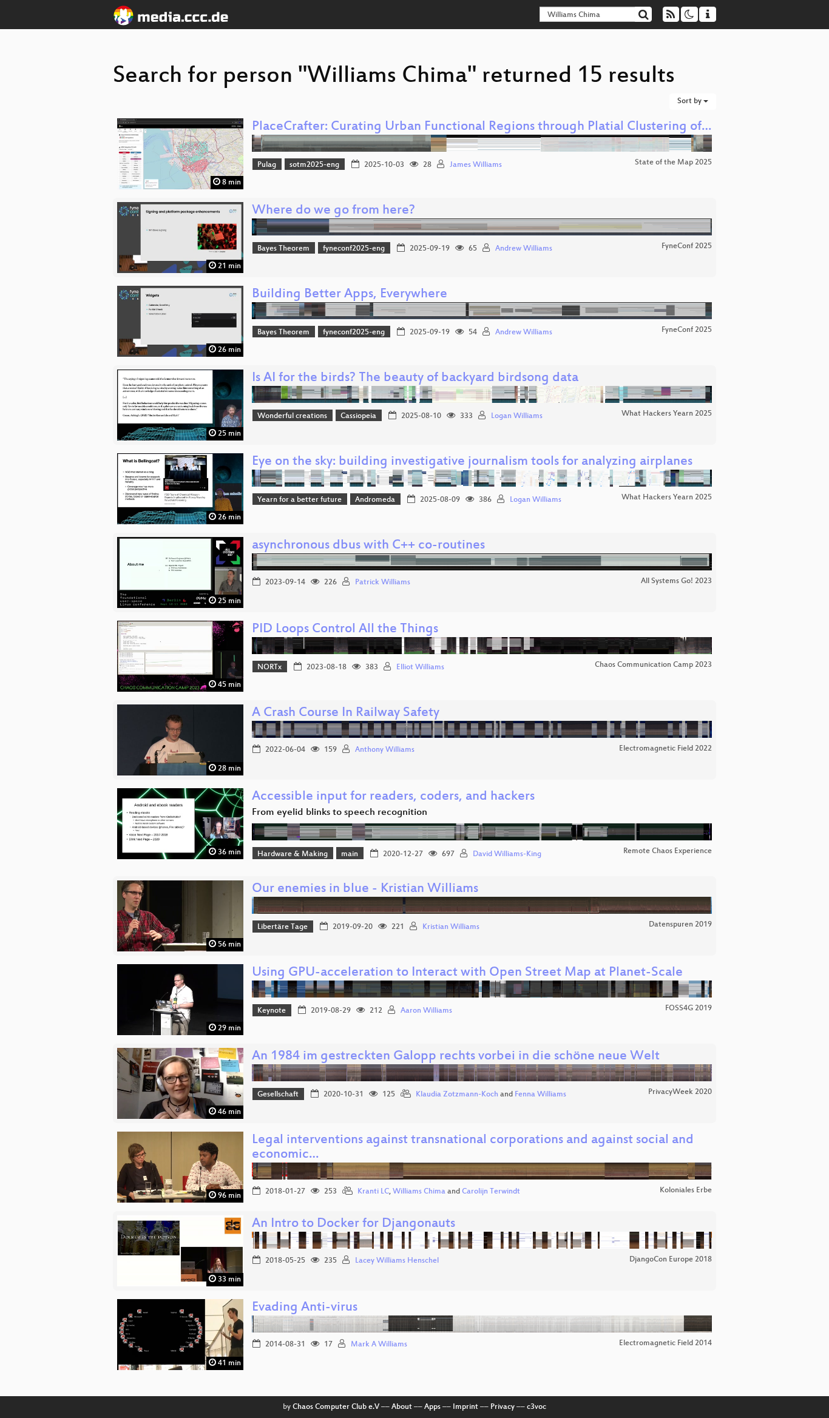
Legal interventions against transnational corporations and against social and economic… (473, 1148)
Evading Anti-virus (304, 1307)
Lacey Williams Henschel (397, 1261)
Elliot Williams (420, 667)
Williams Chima (419, 1191)
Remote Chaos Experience (667, 851)
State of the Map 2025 (673, 162)
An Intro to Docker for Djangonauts (353, 1224)
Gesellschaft (278, 1094)
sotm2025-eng (314, 165)
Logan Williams (517, 416)
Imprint (465, 1407)
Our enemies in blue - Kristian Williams (365, 889)
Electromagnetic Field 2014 (665, 1343)
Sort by (690, 101)
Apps (432, 1407)
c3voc (536, 1407)
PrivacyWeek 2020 (680, 1092)
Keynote (271, 1011)
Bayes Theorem (283, 249)
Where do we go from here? (333, 210)
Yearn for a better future (299, 500)
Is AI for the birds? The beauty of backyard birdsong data (415, 378)
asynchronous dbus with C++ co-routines (368, 545)
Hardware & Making (292, 854)
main (349, 854)
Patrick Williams (382, 582)
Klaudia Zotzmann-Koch (457, 1094)
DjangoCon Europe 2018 (670, 1259)
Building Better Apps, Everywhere (349, 294)
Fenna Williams (540, 1094)
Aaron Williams (426, 1011)
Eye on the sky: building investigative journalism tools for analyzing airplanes (472, 462)
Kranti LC (373, 1191)
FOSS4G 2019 (688, 1008)
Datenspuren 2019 (680, 924)
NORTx (269, 667)
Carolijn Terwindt (491, 1191)
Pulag (266, 165)
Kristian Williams (450, 927)
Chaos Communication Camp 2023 (653, 665)
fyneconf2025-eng (354, 249)
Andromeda (375, 500)
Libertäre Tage (282, 927)
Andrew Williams (523, 249)
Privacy (502, 1407)
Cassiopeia (358, 416)
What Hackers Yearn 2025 (666, 414)
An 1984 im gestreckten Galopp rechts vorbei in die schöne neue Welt (456, 1056)
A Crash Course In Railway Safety (345, 713)
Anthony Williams (384, 750)
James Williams (476, 165)
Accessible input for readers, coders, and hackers (393, 797)
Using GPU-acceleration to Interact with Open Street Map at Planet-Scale (467, 973)
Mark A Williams (379, 1344)
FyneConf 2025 (687, 246)
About (401, 1407)
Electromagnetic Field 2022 (665, 748)
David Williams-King (507, 854)
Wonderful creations (292, 416)
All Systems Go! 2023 (676, 581)
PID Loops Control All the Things (345, 629)
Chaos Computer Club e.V (336, 1407)
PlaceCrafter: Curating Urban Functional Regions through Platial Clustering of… (481, 127)
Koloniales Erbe (686, 1190)
